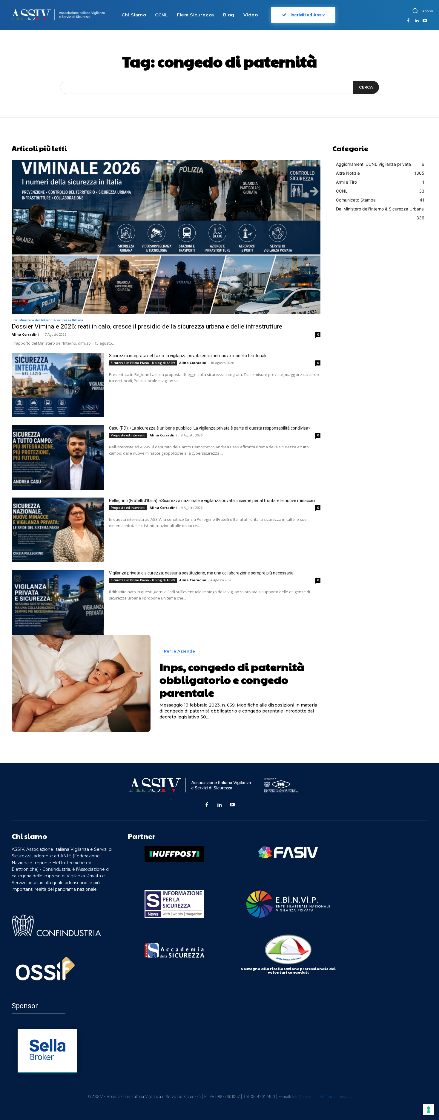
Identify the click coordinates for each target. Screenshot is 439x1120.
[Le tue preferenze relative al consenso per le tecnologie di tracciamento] (428, 1109)
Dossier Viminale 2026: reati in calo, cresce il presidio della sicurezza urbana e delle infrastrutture (147, 326)
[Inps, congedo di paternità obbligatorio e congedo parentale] (81, 683)
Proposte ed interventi (128, 435)
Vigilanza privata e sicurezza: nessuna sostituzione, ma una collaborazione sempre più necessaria (201, 573)
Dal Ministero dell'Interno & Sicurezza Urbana (48, 320)
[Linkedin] (416, 21)
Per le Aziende (179, 651)
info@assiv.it (303, 1096)
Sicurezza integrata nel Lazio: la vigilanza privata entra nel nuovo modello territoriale (188, 355)
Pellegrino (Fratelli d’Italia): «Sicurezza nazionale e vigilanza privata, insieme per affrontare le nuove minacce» (212, 500)
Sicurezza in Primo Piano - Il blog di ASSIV (143, 363)
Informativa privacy (334, 1096)
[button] (415, 11)
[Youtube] (425, 21)
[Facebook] (408, 21)
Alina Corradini (25, 334)
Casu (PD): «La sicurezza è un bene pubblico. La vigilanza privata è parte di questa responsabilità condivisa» (209, 428)
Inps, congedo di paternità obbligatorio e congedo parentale (231, 679)
